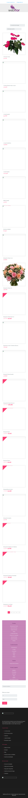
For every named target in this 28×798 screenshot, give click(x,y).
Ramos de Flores (14, 627)
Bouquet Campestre (7, 518)
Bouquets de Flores (14, 626)
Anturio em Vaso (6, 56)
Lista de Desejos (7, 738)
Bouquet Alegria (6, 431)
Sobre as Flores (7, 747)
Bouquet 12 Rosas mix (7, 288)
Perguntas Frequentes (8, 768)
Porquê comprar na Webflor (9, 754)
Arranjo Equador (6, 114)
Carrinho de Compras (8, 733)
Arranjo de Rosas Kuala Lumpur (9, 85)
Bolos (14, 675)
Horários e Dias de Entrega (9, 771)
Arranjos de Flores (14, 633)
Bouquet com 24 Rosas (7, 604)
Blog (5, 752)
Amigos (14, 649)
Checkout (6, 735)
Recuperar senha (7, 740)
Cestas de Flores (14, 629)
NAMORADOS (14, 647)
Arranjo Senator (6, 171)
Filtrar (4, 703)
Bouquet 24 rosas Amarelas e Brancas (10, 345)
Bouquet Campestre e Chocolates (9, 575)
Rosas (14, 631)
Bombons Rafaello (7, 229)
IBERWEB (14, 795)
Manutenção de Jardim (14, 679)
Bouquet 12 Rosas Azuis (8, 258)
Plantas (14, 640)
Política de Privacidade (8, 766)
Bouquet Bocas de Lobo (8, 489)
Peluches (14, 673)
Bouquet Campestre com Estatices (10, 546)
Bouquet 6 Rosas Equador (8, 374)
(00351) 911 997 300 (11, 2)
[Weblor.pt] (14, 7)
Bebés (14, 653)
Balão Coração (6, 200)
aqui (20, 723)
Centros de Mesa (14, 638)
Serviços (6, 749)
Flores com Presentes (14, 635)
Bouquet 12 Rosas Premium (8, 316)
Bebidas (14, 670)
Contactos (6, 773)
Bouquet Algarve (6, 460)
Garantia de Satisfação (8, 756)
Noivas (14, 656)
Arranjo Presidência (7, 143)
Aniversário (14, 651)
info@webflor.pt (20, 2)
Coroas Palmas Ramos (14, 663)
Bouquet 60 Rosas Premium (9, 403)
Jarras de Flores (14, 637)
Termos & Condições (8, 764)
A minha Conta (7, 731)
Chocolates (14, 672)
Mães (14, 654)
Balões (14, 677)
